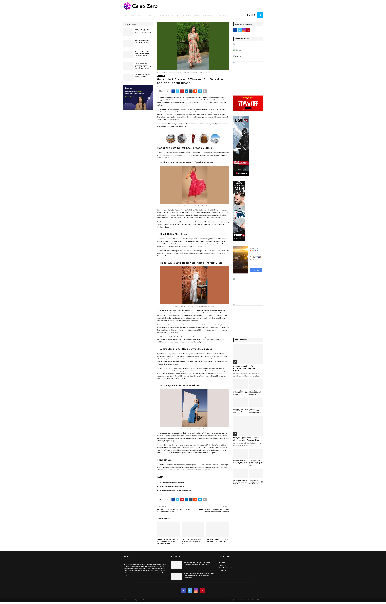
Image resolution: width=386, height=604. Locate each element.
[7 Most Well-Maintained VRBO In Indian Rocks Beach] (256, 402)
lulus (163, 76)
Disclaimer (222, 565)
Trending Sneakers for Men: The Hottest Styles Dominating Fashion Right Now (197, 563)
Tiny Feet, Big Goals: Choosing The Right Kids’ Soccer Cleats (217, 540)
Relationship (186, 15)
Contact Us (222, 571)
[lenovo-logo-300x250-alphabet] (234, 44)
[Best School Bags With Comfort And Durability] (128, 43)
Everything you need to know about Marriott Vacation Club (246, 439)
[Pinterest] (255, 15)
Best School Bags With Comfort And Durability (143, 41)
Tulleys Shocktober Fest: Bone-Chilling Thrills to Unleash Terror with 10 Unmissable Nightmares (199, 575)
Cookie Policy (251, 600)
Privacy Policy (232, 600)
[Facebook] (248, 15)
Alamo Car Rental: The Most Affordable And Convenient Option (142, 53)
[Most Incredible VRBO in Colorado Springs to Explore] (240, 384)
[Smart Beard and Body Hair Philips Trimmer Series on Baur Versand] (128, 32)
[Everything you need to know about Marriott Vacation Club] (248, 426)
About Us (222, 562)
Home (125, 15)
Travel (196, 15)
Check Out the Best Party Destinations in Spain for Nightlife (244, 368)
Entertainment (163, 15)
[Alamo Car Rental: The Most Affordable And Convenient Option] (128, 54)
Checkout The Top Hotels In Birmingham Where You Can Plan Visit (256, 463)
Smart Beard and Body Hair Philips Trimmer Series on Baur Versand (143, 31)
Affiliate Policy (242, 600)
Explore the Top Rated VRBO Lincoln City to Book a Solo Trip (255, 392)
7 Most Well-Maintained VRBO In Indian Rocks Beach (255, 410)
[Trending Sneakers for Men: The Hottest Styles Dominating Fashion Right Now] (176, 565)
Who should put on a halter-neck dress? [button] (172, 482)
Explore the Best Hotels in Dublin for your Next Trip (240, 410)
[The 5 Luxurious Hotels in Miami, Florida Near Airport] (240, 473)
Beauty (132, 15)
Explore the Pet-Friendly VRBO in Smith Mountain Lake (256, 482)
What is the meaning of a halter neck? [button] (172, 486)
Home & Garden (208, 15)
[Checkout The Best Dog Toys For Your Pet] (128, 77)
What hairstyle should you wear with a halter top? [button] (175, 490)
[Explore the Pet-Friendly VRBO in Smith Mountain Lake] (256, 473)
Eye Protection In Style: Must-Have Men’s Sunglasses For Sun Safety (193, 541)
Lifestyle (175, 15)
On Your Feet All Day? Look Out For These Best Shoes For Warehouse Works (167, 541)
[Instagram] (253, 15)
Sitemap (259, 600)
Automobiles (221, 15)
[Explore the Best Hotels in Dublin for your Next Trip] (240, 402)
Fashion (141, 15)
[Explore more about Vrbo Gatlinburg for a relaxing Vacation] (240, 454)
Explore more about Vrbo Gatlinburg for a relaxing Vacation (240, 462)
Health (150, 15)
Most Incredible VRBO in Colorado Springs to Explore (240, 392)
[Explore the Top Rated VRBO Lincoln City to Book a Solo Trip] (256, 384)
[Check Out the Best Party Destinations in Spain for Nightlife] (248, 354)
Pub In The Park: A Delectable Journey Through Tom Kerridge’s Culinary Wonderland (143, 66)
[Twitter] (250, 15)
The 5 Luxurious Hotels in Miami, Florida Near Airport (240, 482)
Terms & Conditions (225, 568)
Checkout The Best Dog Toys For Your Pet (143, 75)
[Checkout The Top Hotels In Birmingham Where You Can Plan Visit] (256, 454)
